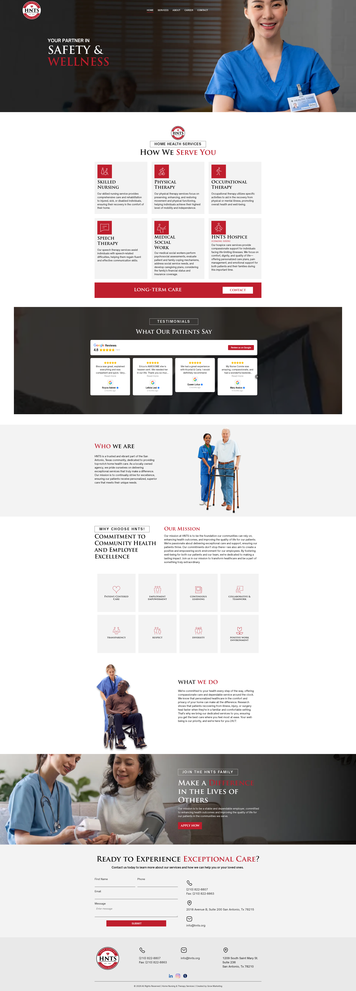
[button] (90, 376)
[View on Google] (110, 382)
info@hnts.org (195, 925)
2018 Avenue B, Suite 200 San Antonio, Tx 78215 (220, 909)
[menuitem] (150, 10)
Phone (141, 879)
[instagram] (178, 976)
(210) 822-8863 (203, 893)
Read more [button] (110, 376)
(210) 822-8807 (197, 889)
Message (100, 903)
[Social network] (185, 976)
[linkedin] (170, 976)
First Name (101, 879)
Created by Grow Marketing (209, 986)
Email (98, 891)
